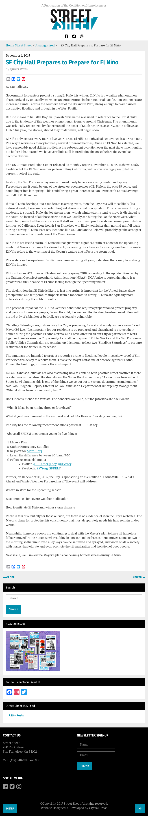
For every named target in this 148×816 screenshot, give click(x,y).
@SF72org (64, 464)
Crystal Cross (98, 808)
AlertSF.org (34, 451)
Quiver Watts (19, 69)
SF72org (42, 468)
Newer (138, 577)
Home (10, 45)
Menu (10, 808)
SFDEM (54, 468)
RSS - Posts (16, 715)
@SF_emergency (44, 464)
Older (10, 577)
